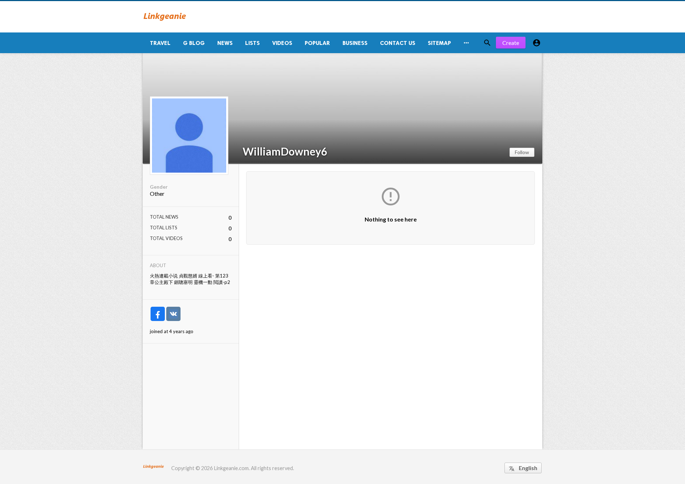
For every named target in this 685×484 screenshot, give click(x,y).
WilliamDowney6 (285, 151)
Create (510, 42)
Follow (522, 152)
